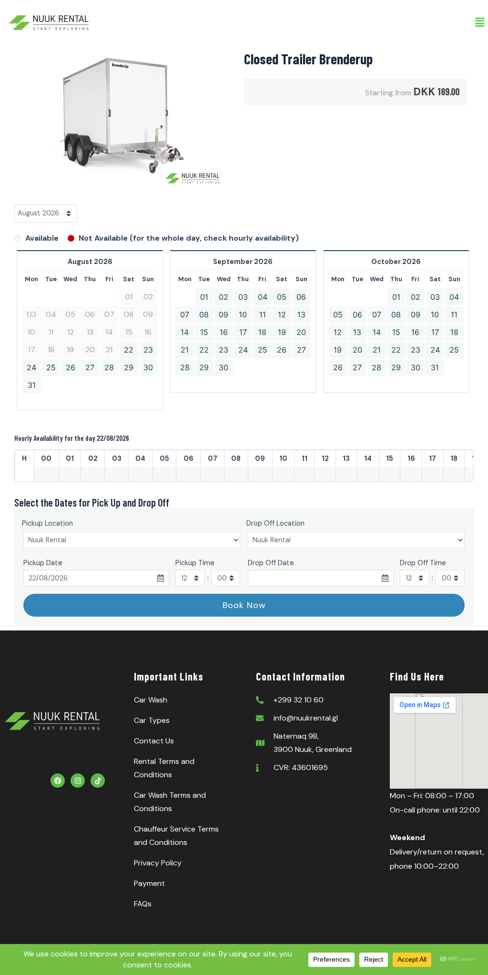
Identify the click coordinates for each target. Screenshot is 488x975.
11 (262, 314)
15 (204, 332)
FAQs (143, 904)
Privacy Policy (158, 863)
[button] (480, 22)
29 (128, 367)
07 (184, 314)
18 (262, 332)
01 (204, 297)
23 (148, 350)
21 (185, 350)
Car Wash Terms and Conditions (170, 801)
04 (262, 297)
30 (148, 367)
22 (128, 350)
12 (282, 314)
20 (301, 332)
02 (223, 297)
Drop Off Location (275, 523)
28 (109, 367)
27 (89, 367)
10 (243, 314)
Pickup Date (42, 563)
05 (281, 297)
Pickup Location (47, 523)
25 (51, 367)
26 (70, 367)
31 (32, 385)
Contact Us (154, 741)
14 (185, 332)
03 (243, 297)
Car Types (152, 720)
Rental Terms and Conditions (164, 768)
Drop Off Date (271, 563)
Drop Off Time (423, 563)
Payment (149, 883)
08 (204, 314)
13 (301, 314)
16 (224, 332)
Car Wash (150, 700)
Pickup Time (194, 563)
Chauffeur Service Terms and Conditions (176, 835)
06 (301, 297)
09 (223, 314)
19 (282, 332)
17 (243, 332)
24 (31, 367)
